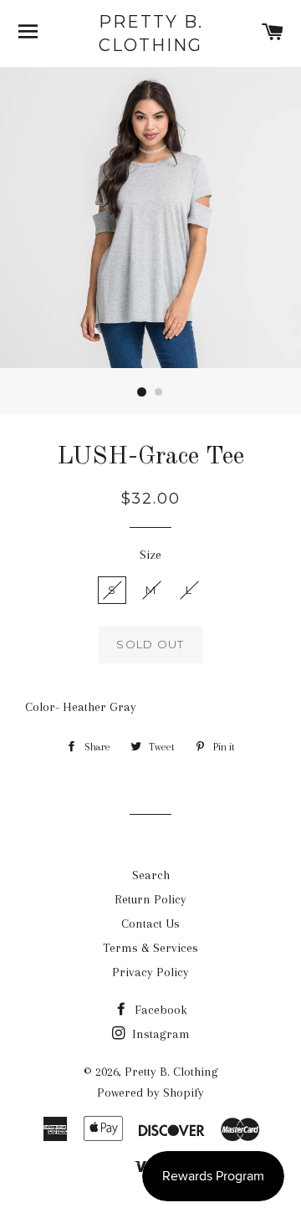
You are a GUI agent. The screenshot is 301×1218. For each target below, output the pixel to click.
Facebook (159, 1009)
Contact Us (150, 923)
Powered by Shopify (150, 1092)
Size (150, 554)
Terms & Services (150, 947)
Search (151, 875)
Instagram (159, 1033)
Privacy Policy (150, 972)
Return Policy (150, 899)
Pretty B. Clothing (151, 33)
